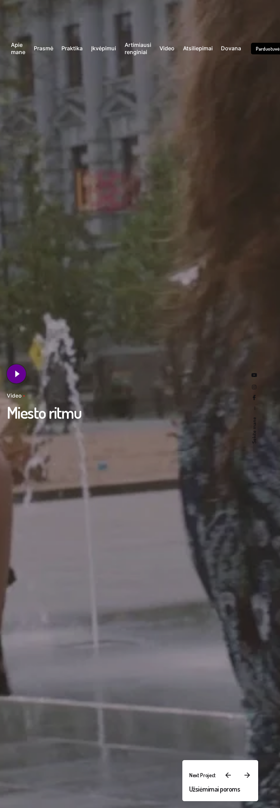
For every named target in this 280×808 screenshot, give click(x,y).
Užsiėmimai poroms (214, 788)
